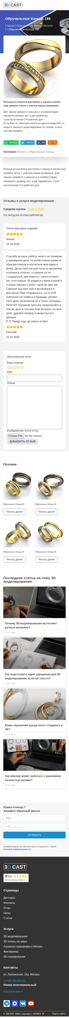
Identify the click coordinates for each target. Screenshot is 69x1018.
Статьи (8, 918)
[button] (11, 142)
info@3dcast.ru (13, 991)
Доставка (9, 897)
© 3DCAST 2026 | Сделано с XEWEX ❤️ (24, 1014)
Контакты (9, 902)
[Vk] (23, 1003)
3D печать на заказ (15, 941)
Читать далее (14, 511)
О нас (7, 907)
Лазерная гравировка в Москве (23, 946)
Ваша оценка (15, 362)
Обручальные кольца (29, 25)
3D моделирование (15, 936)
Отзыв (11, 383)
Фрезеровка (11, 951)
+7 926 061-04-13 (14, 980)
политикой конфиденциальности (17, 849)
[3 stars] (15, 367)
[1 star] (8, 367)
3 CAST (12, 5)
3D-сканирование (14, 956)
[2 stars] (12, 367)
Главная (10, 25)
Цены (7, 913)
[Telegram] (7, 1003)
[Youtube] (31, 1003)
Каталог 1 (22, 151)
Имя (9, 372)
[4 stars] (18, 367)
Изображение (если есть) (22, 430)
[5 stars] (22, 367)
